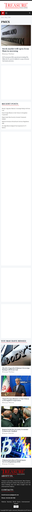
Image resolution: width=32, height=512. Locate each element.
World (14, 502)
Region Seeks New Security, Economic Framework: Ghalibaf (15, 430)
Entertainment (26, 502)
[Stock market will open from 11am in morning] (16, 35)
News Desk (12, 402)
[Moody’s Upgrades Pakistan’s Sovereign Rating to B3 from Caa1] (16, 355)
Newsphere (21, 510)
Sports (19, 502)
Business (9, 502)
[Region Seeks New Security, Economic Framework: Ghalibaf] (16, 416)
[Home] (3, 13)
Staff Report (12, 54)
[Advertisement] (16, 82)
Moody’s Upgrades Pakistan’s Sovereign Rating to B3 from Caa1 (16, 368)
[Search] (30, 13)
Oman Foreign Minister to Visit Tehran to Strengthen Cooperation (15, 399)
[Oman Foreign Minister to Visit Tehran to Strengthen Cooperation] (16, 386)
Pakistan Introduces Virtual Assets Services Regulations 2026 (14, 461)
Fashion (16, 504)
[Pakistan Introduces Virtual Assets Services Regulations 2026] (16, 447)
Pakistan (3, 502)
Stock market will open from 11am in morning (15, 50)
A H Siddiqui (11, 464)
